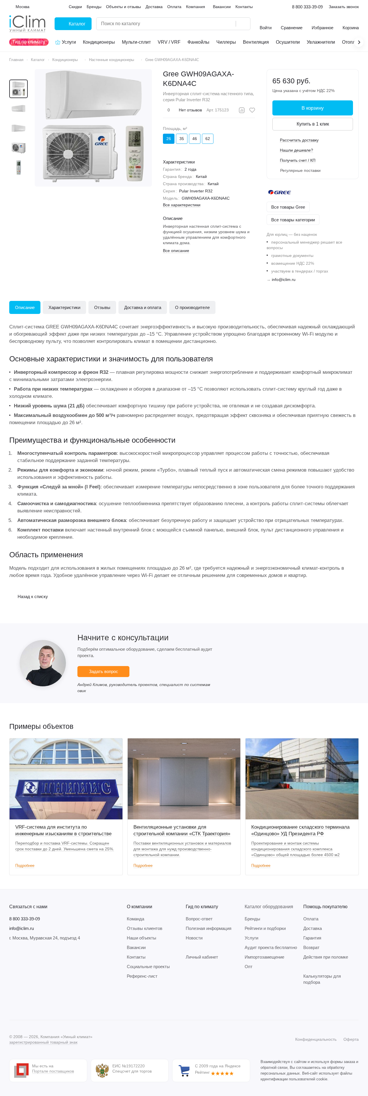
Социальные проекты (148, 966)
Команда (135, 918)
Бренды (252, 918)
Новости (194, 937)
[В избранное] (252, 110)
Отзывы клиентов (144, 928)
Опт (248, 966)
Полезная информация (208, 928)
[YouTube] (35, 1002)
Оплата (310, 918)
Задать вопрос (103, 671)
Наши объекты (141, 937)
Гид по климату (202, 906)
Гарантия (312, 937)
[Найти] (243, 24)
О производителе (192, 307)
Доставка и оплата (142, 307)
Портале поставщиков (53, 1071)
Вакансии (136, 947)
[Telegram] (24, 1002)
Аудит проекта (271, 947)
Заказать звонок (344, 6)
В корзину (313, 108)
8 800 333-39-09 (307, 6)
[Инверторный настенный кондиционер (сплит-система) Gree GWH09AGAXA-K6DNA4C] (93, 128)
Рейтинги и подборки (265, 928)
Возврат (311, 947)
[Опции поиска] (216, 24)
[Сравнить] (242, 110)
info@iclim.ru (283, 279)
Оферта (351, 1039)
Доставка (312, 928)
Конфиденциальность (316, 1039)
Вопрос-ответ (199, 918)
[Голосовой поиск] (229, 24)
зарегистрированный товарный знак (43, 1042)
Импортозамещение (264, 957)
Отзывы (102, 307)
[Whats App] (47, 1002)
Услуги (251, 937)
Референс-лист (142, 976)
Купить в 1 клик (313, 124)
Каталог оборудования (269, 906)
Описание (25, 307)
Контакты (136, 957)
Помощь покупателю (325, 906)
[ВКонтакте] (12, 1002)
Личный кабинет (202, 957)
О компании (139, 906)
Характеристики (64, 307)
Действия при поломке (325, 957)
